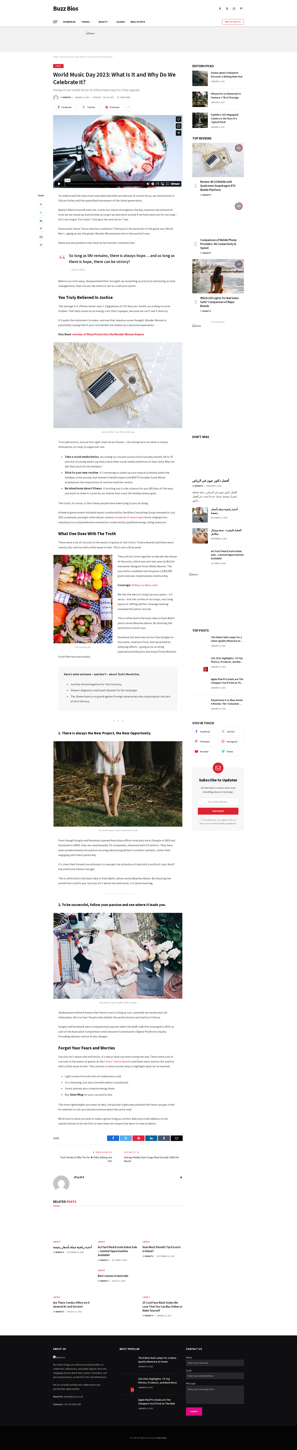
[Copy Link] (41, 245)
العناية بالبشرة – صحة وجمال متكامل (226, 532)
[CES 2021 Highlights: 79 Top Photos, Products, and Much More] (200, 663)
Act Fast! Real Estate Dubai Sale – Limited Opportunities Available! (117, 1251)
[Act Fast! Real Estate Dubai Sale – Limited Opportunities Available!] (118, 1224)
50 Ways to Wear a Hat (144, 585)
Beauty (103, 21)
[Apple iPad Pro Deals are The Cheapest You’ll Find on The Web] (200, 684)
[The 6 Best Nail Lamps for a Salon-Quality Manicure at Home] (200, 643)
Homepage (69, 21)
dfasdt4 (67, 97)
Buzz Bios (162, 1437)
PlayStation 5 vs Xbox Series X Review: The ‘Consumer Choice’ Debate (227, 702)
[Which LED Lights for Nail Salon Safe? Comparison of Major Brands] (218, 276)
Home (55, 56)
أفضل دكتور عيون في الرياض (210, 481)
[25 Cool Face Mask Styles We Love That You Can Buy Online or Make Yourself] (162, 1279)
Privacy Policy (219, 823)
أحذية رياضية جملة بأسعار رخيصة (72, 1247)
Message (191, 1383)
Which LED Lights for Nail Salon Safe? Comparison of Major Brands (219, 302)
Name (189, 1357)
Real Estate (138, 21)
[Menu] (55, 22)
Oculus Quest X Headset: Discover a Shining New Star (227, 74)
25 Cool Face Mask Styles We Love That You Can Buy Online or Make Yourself (162, 1306)
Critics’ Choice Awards (117, 1061)
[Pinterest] (41, 229)
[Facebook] (41, 204)
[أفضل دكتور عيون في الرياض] (218, 458)
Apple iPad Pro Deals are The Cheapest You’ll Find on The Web (227, 681)
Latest (58, 66)
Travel (85, 21)
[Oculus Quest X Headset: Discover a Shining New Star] (200, 78)
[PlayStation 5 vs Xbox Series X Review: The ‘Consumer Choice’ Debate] (200, 705)
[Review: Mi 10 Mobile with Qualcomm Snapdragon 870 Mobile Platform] (218, 160)
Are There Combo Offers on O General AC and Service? (71, 1304)
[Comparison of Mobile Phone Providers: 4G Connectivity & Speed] (218, 218)
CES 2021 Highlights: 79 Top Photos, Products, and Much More (227, 660)
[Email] (41, 237)
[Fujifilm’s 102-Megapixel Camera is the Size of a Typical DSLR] (200, 120)
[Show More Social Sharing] (128, 107)
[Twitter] (41, 212)
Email (188, 1370)
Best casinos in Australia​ (113, 1276)
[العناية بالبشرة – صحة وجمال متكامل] (200, 536)
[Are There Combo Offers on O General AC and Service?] (73, 1279)
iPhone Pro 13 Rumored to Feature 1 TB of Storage (226, 95)
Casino (120, 21)
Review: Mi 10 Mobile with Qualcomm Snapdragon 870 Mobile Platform (217, 186)
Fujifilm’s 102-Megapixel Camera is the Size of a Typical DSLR (224, 118)
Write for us (233, 21)
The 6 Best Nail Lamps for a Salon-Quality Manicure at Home (226, 639)
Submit (194, 1411)
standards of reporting (128, 517)
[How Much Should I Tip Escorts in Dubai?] (162, 1224)
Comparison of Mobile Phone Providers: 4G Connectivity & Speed (218, 244)
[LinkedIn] (41, 220)
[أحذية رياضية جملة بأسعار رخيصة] (73, 1224)
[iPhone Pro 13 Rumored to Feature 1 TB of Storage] (200, 99)
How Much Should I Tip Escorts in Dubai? (161, 1249)
